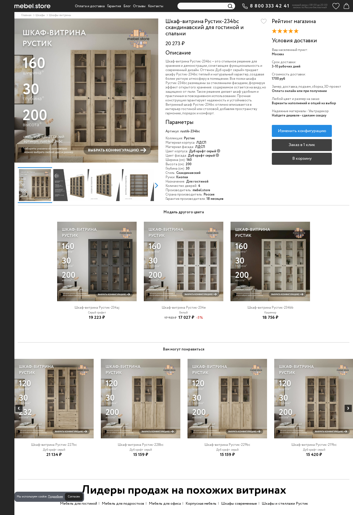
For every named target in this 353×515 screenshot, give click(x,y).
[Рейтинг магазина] (286, 32)
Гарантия (114, 6)
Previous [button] (16, 185)
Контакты (155, 6)
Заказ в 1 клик (302, 145)
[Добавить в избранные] (264, 21)
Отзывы (139, 6)
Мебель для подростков (123, 503)
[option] (86, 90)
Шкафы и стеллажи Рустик (285, 503)
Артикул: (172, 131)
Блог (127, 6)
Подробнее (55, 497)
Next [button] (156, 185)
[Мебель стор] (32, 6)
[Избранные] (336, 6)
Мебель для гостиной (78, 503)
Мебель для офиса (165, 503)
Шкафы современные (239, 503)
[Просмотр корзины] (346, 6)
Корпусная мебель (201, 503)
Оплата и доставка (90, 6)
